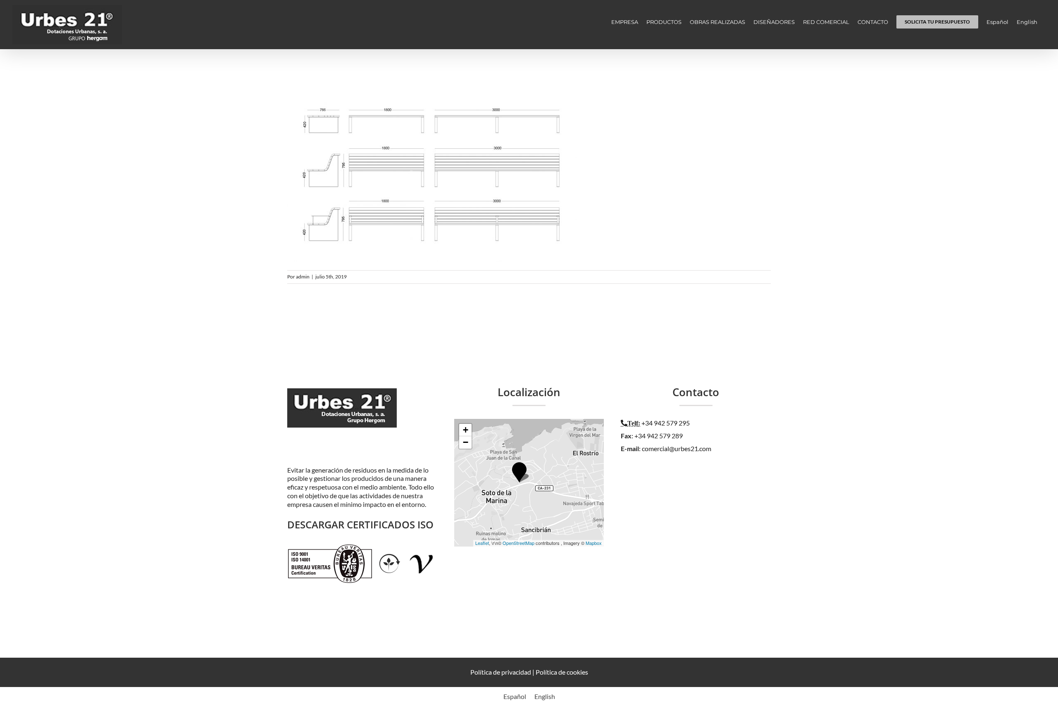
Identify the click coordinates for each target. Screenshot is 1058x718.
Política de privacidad (500, 672)
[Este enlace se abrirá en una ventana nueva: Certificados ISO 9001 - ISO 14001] (330, 548)
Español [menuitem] (514, 696)
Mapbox (594, 543)
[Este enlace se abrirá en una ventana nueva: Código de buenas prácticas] (421, 548)
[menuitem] (997, 22)
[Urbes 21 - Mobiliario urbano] (344, 397)
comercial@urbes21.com (676, 448)
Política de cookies (562, 672)
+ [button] (465, 430)
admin (303, 276)
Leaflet (482, 543)
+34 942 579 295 (665, 423)
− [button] (465, 442)
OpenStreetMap (518, 543)
